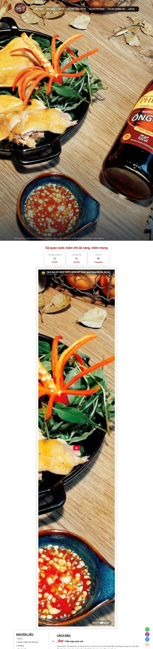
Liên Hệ (131, 9)
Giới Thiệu (39, 9)
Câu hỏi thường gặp (116, 9)
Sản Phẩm (50, 9)
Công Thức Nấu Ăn (34, 452)
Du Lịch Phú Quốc (96, 9)
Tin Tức (61, 9)
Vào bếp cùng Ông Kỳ (77, 9)
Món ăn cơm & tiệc (53, 452)
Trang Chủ (19, 452)
